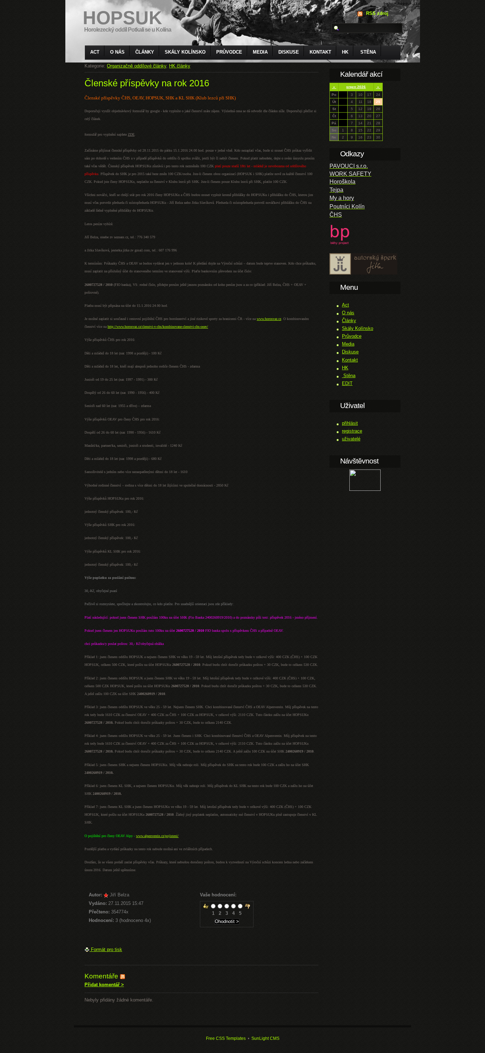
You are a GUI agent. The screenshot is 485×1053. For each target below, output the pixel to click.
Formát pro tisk (105, 949)
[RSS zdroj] (122, 976)
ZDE (131, 134)
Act (94, 52)
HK (345, 52)
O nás (117, 52)
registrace (352, 431)
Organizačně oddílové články (136, 66)
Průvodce (229, 52)
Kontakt (320, 52)
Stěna (367, 52)
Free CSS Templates (226, 1038)
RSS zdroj (377, 13)
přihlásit (350, 423)
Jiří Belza (119, 894)
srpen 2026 (356, 87)
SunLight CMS (265, 1038)
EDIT (347, 383)
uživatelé (351, 438)
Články (144, 52)
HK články (179, 66)
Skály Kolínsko (185, 52)
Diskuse (288, 52)
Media (260, 52)
